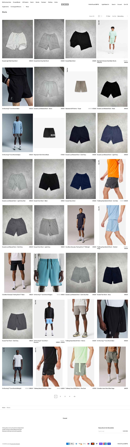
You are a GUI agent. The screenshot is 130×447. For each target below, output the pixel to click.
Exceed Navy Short (70, 201)
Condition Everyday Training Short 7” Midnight (77, 247)
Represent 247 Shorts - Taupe (73, 108)
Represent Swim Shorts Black (41, 154)
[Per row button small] (101, 16)
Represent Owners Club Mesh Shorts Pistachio (106, 61)
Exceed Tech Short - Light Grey (42, 247)
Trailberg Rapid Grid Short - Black (42, 388)
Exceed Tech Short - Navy (104, 294)
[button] (94, 4)
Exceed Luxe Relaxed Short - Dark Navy (75, 154)
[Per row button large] (99, 16)
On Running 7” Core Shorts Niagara (43, 294)
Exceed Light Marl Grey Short (9, 61)
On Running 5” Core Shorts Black (10, 108)
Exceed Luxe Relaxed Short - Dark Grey (12, 247)
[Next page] (74, 396)
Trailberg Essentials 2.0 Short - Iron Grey (107, 201)
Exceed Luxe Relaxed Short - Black (106, 108)
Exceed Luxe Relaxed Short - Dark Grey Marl (76, 294)
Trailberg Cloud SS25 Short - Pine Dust (75, 388)
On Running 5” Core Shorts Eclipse (11, 154)
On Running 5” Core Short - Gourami (41, 341)
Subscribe (125, 431)
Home (3, 407)
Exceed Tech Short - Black (40, 201)
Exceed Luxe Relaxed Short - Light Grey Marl (13, 201)
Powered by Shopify (15, 443)
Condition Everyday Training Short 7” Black (13, 294)
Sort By (114, 16)
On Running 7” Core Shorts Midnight (11, 388)
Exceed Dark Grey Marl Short (41, 61)
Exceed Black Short (70, 61)
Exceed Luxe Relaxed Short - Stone (43, 108)
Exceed (8, 443)
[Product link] (17, 39)
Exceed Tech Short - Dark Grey (10, 340)
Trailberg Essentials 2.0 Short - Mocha (75, 340)
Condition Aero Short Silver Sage (105, 388)
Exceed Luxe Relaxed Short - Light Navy (107, 154)
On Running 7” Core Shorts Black (105, 340)
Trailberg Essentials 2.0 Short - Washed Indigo (107, 247)
